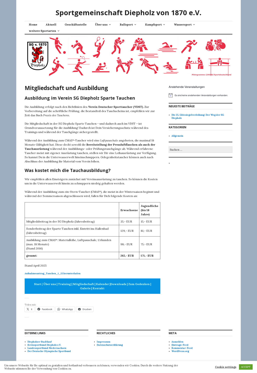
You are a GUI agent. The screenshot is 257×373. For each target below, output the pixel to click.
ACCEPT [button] (246, 366)
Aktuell (51, 24)
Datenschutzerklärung (110, 344)
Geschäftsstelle (76, 24)
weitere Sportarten (42, 31)
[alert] (200, 95)
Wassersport (183, 24)
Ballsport (126, 24)
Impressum (103, 341)
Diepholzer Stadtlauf (39, 341)
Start (37, 284)
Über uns (101, 24)
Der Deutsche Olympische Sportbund (49, 351)
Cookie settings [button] (225, 367)
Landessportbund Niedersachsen (46, 348)
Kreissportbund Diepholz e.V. (44, 344)
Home (33, 24)
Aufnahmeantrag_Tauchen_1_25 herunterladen (52, 273)
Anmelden (177, 341)
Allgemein (177, 135)
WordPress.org (180, 351)
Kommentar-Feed (182, 348)
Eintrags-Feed (180, 344)
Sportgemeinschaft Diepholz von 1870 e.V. (128, 12)
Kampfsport (153, 24)
